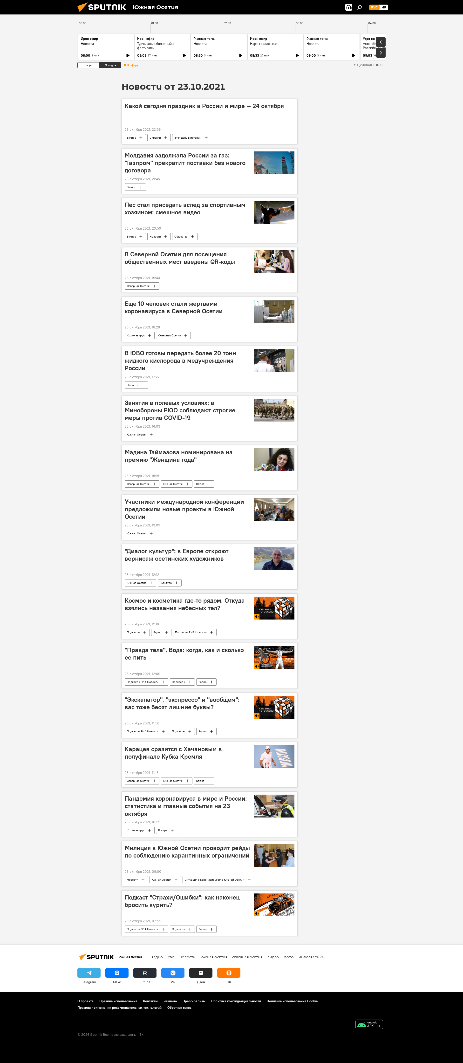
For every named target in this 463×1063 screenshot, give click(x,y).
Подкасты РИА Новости (191, 632)
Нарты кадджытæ (263, 43)
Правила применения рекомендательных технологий (119, 1007)
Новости (87, 43)
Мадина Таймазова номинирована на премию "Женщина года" (179, 455)
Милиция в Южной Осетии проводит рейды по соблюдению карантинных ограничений (187, 851)
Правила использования (118, 1001)
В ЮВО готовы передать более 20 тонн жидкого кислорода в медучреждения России (180, 360)
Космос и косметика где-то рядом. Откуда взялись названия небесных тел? (185, 604)
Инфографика (311, 957)
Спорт (200, 484)
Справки (155, 137)
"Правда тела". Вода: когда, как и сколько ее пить (184, 653)
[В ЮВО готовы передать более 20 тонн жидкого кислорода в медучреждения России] (274, 360)
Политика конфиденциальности (236, 1001)
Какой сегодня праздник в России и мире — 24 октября (204, 106)
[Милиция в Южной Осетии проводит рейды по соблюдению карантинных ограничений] (274, 855)
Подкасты (133, 632)
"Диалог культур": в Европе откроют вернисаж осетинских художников (177, 554)
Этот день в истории (187, 137)
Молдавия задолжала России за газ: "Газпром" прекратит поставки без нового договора (185, 162)
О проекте (85, 1001)
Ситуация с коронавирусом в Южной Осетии (214, 879)
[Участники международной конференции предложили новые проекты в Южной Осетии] (274, 509)
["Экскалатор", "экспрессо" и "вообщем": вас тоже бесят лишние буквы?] (274, 707)
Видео (273, 957)
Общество (181, 236)
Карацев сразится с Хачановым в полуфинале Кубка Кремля (173, 752)
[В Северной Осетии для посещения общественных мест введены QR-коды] (274, 261)
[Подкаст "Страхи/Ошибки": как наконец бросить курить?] (274, 904)
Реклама (170, 1001)
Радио (157, 632)
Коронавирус (136, 335)
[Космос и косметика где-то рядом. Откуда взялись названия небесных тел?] (274, 608)
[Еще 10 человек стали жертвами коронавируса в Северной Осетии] (274, 311)
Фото (289, 957)
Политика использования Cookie (292, 1001)
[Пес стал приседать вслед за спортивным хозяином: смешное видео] (274, 212)
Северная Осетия (138, 286)
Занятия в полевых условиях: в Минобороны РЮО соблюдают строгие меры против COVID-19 (180, 410)
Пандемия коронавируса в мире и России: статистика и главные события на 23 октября (186, 806)
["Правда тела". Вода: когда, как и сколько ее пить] (274, 657)
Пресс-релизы (194, 1001)
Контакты (150, 1001)
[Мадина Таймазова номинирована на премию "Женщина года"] (274, 459)
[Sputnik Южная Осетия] (104, 13)
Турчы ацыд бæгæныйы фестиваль (155, 45)
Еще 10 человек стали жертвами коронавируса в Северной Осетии (174, 307)
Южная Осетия (136, 434)
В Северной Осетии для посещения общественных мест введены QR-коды (180, 258)
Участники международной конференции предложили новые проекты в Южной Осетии (184, 509)
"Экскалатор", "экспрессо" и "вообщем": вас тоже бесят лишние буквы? (182, 703)
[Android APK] (369, 1025)
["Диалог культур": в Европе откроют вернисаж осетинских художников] (274, 558)
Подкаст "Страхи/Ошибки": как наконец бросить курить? (182, 901)
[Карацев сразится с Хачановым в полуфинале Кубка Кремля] (274, 756)
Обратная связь (179, 1007)
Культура (166, 583)
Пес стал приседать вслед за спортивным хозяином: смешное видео (185, 208)
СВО (171, 957)
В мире (131, 137)
